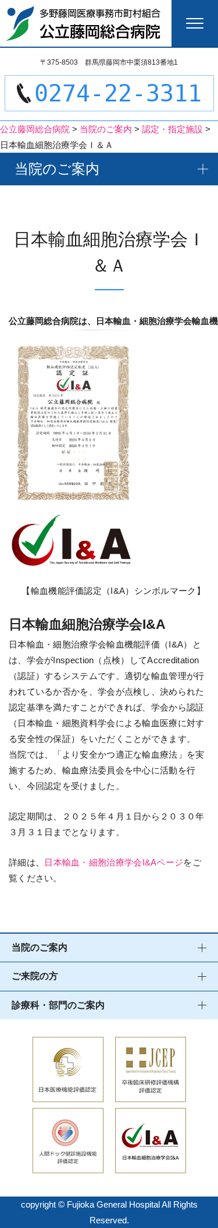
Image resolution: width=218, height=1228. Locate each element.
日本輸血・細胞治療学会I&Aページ (113, 862)
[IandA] (150, 1165)
